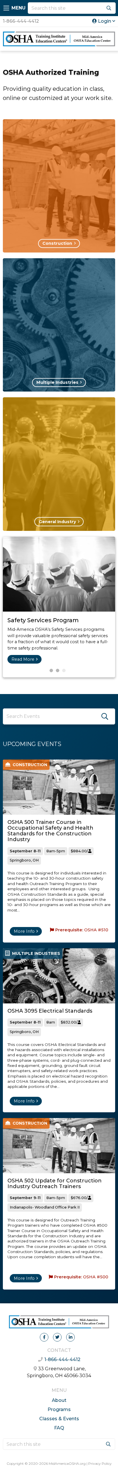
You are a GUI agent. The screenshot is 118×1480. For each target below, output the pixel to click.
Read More (22, 659)
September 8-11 (25, 851)
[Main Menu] (6, 8)
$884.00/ (79, 851)
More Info (24, 931)
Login (104, 21)
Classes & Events (59, 1418)
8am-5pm (55, 851)
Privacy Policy (100, 1463)
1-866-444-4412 (21, 21)
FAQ (59, 1428)
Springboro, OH (24, 860)
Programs (59, 1409)
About (59, 1400)
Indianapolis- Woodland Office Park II (45, 1207)
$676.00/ (79, 1198)
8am (50, 1022)
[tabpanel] (59, 607)
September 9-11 (25, 1198)
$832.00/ (69, 1022)
